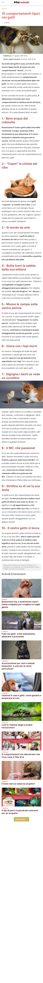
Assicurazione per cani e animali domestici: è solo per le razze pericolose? (18, 666)
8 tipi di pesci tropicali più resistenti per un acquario (20, 811)
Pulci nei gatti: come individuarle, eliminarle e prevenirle (18, 635)
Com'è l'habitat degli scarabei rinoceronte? (17, 726)
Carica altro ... (21, 819)
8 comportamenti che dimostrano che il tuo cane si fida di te (21, 755)
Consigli (5, 631)
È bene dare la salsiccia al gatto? (18, 784)
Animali (4, 8)
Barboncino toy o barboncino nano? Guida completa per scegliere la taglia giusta (21, 604)
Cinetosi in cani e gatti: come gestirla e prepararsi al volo (21, 696)
